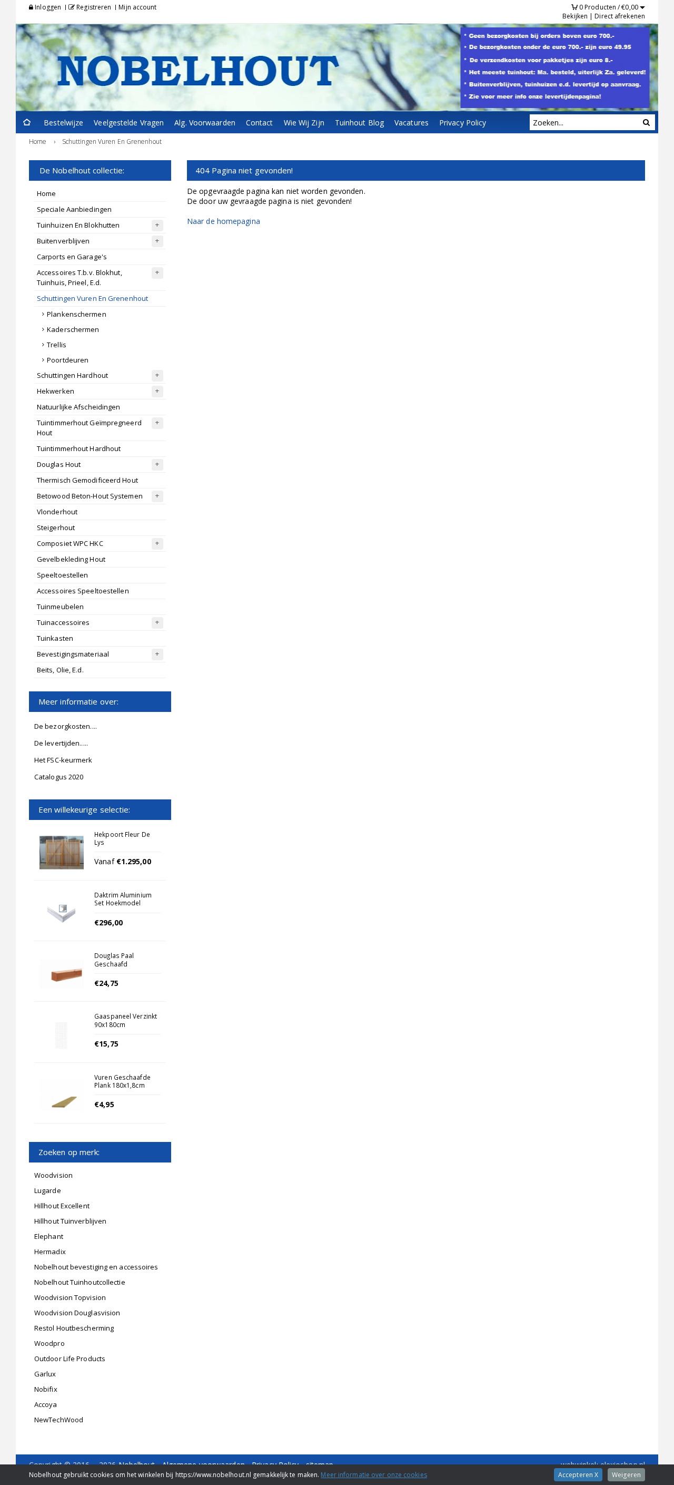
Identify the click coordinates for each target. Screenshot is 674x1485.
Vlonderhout (57, 511)
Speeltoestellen (62, 575)
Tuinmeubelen (60, 606)
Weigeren (626, 1474)
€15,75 (106, 1044)
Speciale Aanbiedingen (74, 209)
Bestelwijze (63, 123)
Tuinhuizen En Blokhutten (78, 225)
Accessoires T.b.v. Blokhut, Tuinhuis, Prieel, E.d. (79, 277)
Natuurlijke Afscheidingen (79, 407)
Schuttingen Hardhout (72, 375)
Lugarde (47, 1190)
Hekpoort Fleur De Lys (122, 838)
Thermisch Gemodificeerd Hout (87, 480)
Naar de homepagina (223, 221)
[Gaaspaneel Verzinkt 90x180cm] (61, 1034)
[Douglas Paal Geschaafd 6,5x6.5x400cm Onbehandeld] (61, 974)
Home (46, 193)
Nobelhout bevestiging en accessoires (96, 1267)
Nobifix (45, 1389)
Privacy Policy (462, 123)
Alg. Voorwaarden (204, 123)
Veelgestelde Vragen (129, 123)
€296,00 (108, 922)
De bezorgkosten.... (65, 726)
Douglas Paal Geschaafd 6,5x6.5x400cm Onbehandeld (116, 967)
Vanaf (105, 861)
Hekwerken (55, 391)
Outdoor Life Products (69, 1358)
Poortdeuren (67, 360)
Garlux (45, 1374)
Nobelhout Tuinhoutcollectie (79, 1282)
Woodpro (49, 1343)
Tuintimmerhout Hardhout (79, 448)
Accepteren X (578, 1474)
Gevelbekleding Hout (71, 559)
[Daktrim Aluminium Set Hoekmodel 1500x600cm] (61, 913)
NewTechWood (58, 1419)
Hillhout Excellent (62, 1205)
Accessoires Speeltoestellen (83, 590)
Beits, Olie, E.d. (60, 670)
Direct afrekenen (619, 16)
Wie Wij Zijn (304, 123)
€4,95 (104, 1104)
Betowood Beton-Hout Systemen (90, 496)
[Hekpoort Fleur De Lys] (61, 853)
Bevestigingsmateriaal (73, 654)
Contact (259, 123)
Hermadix (50, 1251)
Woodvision (53, 1175)
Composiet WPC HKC (70, 543)
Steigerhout (56, 527)
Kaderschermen (73, 329)
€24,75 (106, 983)
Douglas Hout (59, 464)
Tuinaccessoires (63, 622)
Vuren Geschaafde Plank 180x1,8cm (122, 1081)
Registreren (93, 7)
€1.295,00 (133, 861)
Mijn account (137, 7)
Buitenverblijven (63, 241)
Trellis (56, 344)
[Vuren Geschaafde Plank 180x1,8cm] (61, 1095)
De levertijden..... (61, 743)
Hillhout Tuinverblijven (70, 1221)
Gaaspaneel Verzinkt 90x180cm (125, 1020)
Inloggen (47, 7)
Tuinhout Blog (359, 123)
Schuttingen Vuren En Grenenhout (92, 298)
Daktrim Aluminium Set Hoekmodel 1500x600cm (123, 903)
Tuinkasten (55, 638)
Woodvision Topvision (70, 1297)
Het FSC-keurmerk (63, 760)
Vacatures (411, 123)
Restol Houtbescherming (74, 1328)
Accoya (45, 1404)
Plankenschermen (76, 314)
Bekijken (575, 16)
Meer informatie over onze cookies (374, 1474)
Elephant (48, 1236)
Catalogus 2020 (58, 776)
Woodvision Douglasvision (77, 1312)
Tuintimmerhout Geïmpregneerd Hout (89, 427)
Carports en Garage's (72, 256)
